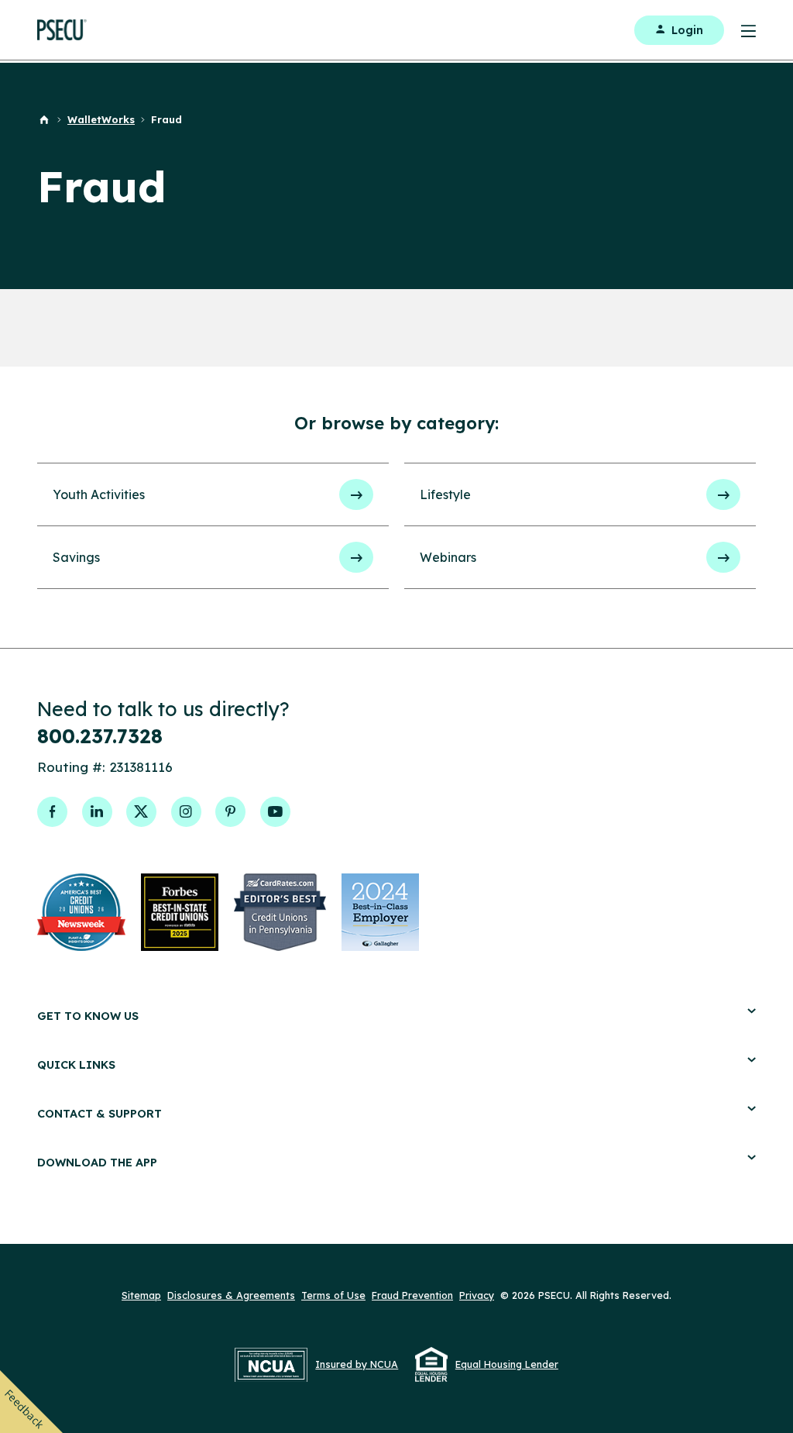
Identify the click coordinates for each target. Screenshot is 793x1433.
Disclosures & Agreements (231, 1295)
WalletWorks (101, 119)
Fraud (166, 119)
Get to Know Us (88, 1015)
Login (687, 30)
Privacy (476, 1295)
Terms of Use (333, 1295)
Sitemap (141, 1295)
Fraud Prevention (412, 1295)
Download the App (97, 1162)
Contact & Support (99, 1113)
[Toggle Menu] (740, 30)
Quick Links (76, 1064)
